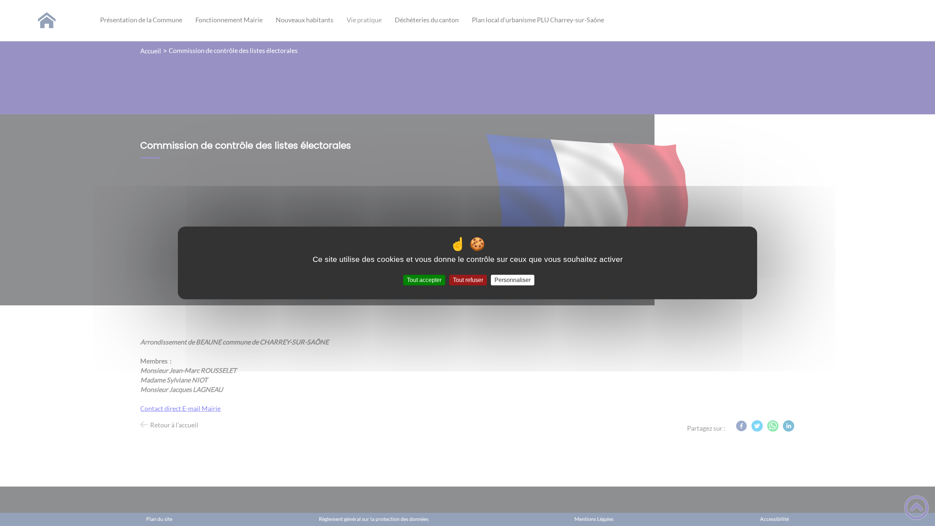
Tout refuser (468, 280)
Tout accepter (424, 280)
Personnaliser (513, 280)
